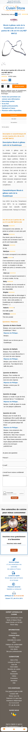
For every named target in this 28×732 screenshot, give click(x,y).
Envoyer (14, 550)
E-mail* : (5, 465)
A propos (14, 633)
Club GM (14, 664)
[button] (16, 14)
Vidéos (14, 676)
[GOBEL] (14, 21)
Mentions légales (14, 647)
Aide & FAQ (14, 660)
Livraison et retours (14, 662)
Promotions (14, 678)
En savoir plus (14, 115)
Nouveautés (14, 674)
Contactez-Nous (14, 635)
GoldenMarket (13, 726)
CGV (14, 642)
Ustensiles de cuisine (14, 640)
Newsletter (14, 680)
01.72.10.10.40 (14, 703)
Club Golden (14, 667)
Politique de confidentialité (14, 644)
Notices (14, 671)
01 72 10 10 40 (14, 596)
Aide (14, 683)
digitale (13, 724)
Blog (14, 637)
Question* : (6, 475)
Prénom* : (6, 457)
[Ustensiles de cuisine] (14, 7)
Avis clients (14, 649)
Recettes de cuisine (14, 669)
